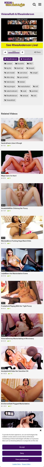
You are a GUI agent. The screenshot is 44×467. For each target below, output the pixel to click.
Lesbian (9, 63)
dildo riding (10, 77)
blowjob (31, 68)
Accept (22, 447)
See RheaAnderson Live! (22, 45)
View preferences (22, 459)
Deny (22, 453)
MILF (30, 63)
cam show (23, 73)
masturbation (25, 86)
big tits (8, 68)
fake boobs (10, 82)
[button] (40, 430)
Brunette (20, 63)
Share (38, 52)
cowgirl (34, 73)
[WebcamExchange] (13, 4)
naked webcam (11, 91)
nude (24, 91)
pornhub (34, 91)
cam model (10, 73)
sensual (25, 96)
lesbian (22, 82)
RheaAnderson (11, 59)
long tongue (10, 86)
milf (36, 86)
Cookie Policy (16, 464)
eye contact (23, 77)
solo (34, 96)
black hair (19, 68)
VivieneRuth (26, 59)
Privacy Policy (26, 464)
